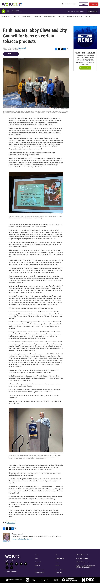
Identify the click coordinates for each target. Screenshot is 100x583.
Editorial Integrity (60, 558)
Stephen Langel (22, 48)
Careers (57, 562)
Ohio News (11, 522)
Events (79, 16)
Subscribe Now (85, 68)
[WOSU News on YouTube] (85, 37)
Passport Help (59, 572)
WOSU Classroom (49, 16)
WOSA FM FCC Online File (82, 558)
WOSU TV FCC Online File (82, 562)
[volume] (8, 11)
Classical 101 (26, 16)
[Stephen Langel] (6, 537)
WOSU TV (16, 16)
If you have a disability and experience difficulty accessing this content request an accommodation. (85, 566)
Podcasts (38, 16)
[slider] (10, 11)
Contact (57, 565)
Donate (94, 4)
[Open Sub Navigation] (76, 4)
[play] (3, 11)
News (36, 558)
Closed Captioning (60, 569)
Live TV (84, 4)
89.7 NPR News (6, 16)
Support (61, 16)
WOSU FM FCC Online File (82, 555)
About (57, 555)
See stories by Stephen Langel (22, 539)
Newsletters (71, 16)
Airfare (87, 16)
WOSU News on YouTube (85, 53)
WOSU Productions (39, 572)
